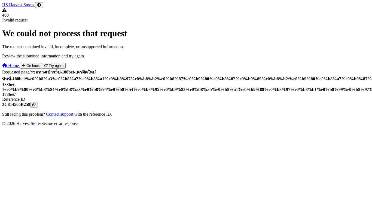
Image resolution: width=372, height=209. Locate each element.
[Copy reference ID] (34, 104)
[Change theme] (39, 5)
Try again (55, 66)
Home (13, 65)
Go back (32, 66)
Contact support (59, 114)
